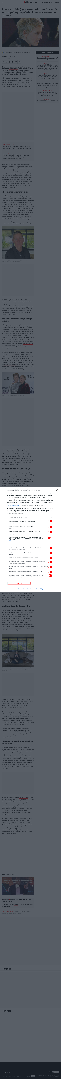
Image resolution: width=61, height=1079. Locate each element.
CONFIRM (19, 583)
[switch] (50, 521)
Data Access (30, 589)
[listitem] (30, 517)
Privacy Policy (39, 589)
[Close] (57, 490)
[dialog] (30, 539)
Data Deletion (21, 589)
